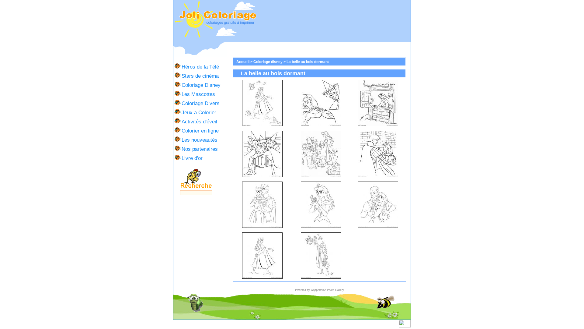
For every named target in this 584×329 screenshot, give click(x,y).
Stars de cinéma (200, 76)
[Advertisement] (333, 21)
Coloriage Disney (201, 85)
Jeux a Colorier (199, 112)
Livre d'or (192, 158)
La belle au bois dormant (308, 62)
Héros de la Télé (200, 67)
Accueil (242, 62)
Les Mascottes (198, 94)
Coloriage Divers (201, 103)
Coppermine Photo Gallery (327, 290)
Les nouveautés (199, 140)
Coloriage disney (268, 62)
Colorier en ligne (200, 131)
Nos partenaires (200, 149)
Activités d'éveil (199, 122)
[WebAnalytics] (405, 326)
